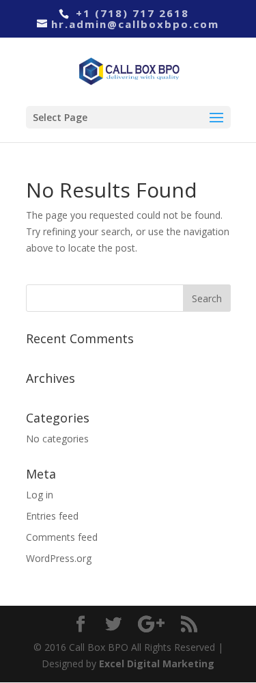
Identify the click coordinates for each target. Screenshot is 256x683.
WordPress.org (58, 558)
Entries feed (52, 515)
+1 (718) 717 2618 (130, 13)
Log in (39, 494)
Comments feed (62, 537)
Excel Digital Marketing (156, 663)
